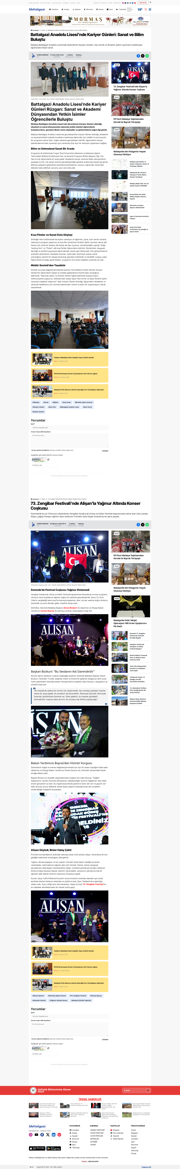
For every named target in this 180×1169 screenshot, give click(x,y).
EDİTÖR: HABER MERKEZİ (57, 99)
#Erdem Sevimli (38, 412)
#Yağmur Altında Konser (58, 1000)
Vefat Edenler (117, 2)
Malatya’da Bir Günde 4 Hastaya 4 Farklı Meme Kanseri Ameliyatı (138, 175)
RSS (32, 1167)
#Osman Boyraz (96, 996)
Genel (133, 1130)
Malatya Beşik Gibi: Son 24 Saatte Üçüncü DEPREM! (139, 185)
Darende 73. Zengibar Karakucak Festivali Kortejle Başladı (137, 635)
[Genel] (130, 105)
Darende (81, 526)
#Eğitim (55, 402)
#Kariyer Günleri (38, 407)
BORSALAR (66, 2)
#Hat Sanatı (66, 402)
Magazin (134, 1133)
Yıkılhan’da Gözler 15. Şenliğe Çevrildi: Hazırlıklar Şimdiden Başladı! (137, 679)
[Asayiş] (130, 606)
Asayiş (74, 1133)
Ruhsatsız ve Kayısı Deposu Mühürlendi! (137, 206)
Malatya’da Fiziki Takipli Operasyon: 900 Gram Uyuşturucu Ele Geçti (130, 623)
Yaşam (43, 30)
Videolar (96, 2)
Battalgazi (35, 30)
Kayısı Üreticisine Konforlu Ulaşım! (139, 217)
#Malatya (36, 402)
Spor (74, 1145)
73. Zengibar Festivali (93, 884)
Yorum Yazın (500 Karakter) (41, 432)
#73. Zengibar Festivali (78, 996)
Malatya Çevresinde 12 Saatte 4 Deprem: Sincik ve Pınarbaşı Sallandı (139, 164)
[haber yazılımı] (146, 1167)
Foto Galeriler (103, 2)
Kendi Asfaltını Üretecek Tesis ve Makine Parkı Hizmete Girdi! (138, 657)
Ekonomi (75, 1139)
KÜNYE (78, 2)
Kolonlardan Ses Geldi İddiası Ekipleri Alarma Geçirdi (138, 196)
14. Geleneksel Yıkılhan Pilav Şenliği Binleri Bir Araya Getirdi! (138, 690)
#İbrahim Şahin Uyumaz (83, 402)
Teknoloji (75, 1147)
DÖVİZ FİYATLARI (45, 2)
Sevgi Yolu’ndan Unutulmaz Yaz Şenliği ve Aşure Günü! (139, 229)
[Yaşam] (130, 72)
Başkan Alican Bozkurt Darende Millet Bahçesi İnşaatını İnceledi (138, 701)
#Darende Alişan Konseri (57, 996)
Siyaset (75, 1136)
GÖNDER (105, 451)
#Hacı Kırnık (87, 407)
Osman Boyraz (47, 611)
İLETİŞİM (72, 2)
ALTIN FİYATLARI (56, 2)
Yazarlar (110, 2)
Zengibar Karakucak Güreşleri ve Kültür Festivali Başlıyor (137, 646)
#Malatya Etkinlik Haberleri (81, 1000)
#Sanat (45, 402)
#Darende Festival (39, 1000)
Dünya (74, 1142)
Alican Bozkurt (70, 608)
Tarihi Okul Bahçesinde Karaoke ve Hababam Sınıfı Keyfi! (138, 668)
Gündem (75, 1130)
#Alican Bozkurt (38, 996)
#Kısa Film (52, 407)
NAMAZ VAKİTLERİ (34, 2)
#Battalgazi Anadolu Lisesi (69, 407)
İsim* (33, 424)
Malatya (79, 55)
